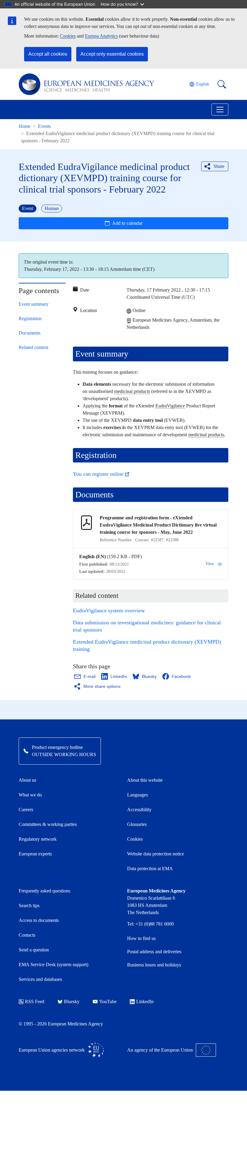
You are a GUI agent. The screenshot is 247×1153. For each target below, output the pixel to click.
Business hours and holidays (154, 964)
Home (24, 126)
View (209, 563)
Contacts (27, 935)
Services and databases (40, 979)
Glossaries (137, 824)
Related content (33, 347)
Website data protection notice (155, 853)
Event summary (33, 304)
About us (27, 780)
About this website (145, 780)
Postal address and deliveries (154, 951)
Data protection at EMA (150, 868)
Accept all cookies (47, 54)
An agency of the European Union (160, 1050)
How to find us (141, 938)
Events (44, 126)
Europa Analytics (101, 36)
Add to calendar (127, 223)
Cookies (68, 36)
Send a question (34, 949)
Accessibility (139, 809)
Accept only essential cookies (112, 54)
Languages (137, 794)
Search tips (29, 905)
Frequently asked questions (44, 890)
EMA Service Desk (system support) (53, 964)
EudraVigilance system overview (109, 610)
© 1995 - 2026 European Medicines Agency (61, 1023)
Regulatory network (38, 839)
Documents (29, 332)
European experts (35, 853)
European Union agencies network (52, 1050)
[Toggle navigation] (219, 110)
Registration (30, 318)
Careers (26, 809)
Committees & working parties (48, 824)
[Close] (219, 262)
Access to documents (39, 920)
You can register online (98, 474)
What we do (30, 794)
